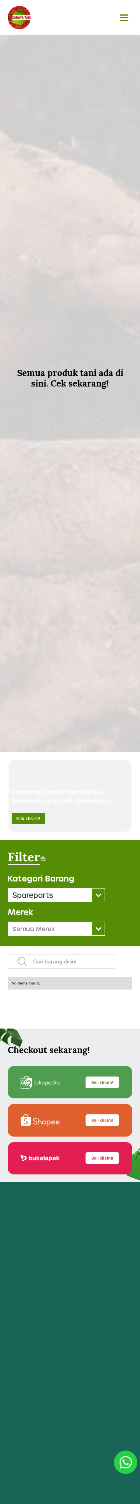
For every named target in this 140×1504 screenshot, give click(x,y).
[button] (56, 895)
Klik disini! (28, 818)
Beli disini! (102, 1082)
